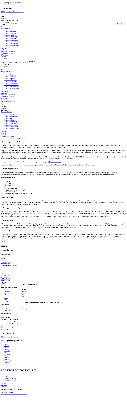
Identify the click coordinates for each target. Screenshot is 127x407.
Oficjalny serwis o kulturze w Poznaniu (12, 12)
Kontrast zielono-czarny (11, 42)
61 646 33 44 (5, 66)
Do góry (24, 309)
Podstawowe (10, 185)
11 (14, 323)
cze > (12, 317)
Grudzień (7, 364)
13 (2, 325)
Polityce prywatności (54, 162)
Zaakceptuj (4, 241)
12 (17, 323)
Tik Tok (15, 138)
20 (2, 327)
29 (7, 329)
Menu (2, 103)
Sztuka (6, 298)
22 (7, 327)
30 (9, 329)
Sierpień (6, 357)
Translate (14, 101)
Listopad (7, 362)
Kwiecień (7, 351)
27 (2, 329)
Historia (6, 301)
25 (14, 327)
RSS (25, 138)
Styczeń (6, 346)
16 (9, 325)
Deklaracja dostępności (11, 378)
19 (17, 325)
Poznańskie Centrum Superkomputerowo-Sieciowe (14, 394)
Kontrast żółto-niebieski (11, 43)
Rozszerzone (10, 183)
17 (12, 325)
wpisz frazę (7, 23)
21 (4, 327)
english (3, 18)
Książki (6, 296)
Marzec (6, 349)
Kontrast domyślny (10, 31)
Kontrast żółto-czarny (10, 37)
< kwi (2, 317)
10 (12, 323)
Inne (5, 299)
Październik (7, 361)
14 (4, 325)
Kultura (9, 262)
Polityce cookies (89, 165)
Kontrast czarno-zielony (11, 40)
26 (17, 327)
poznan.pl (4, 262)
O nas (6, 375)
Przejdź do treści (9, 4)
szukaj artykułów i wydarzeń (9, 62)
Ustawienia (4, 239)
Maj (5, 352)
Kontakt (6, 376)
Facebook (4, 56)
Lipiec (6, 356)
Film (5, 294)
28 (4, 329)
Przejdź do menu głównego (12, 2)
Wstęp (6, 344)
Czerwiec (7, 354)
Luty (5, 347)
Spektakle (7, 310)
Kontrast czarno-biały (10, 33)
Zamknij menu (5, 48)
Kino (5, 308)
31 (12, 329)
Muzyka (6, 291)
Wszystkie (10, 181)
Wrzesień (7, 359)
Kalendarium (7, 250)
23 (9, 327)
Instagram (4, 58)
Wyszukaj (119, 23)
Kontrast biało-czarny (10, 35)
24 (12, 327)
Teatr (5, 293)
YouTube (9, 138)
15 (7, 325)
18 (14, 325)
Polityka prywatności (10, 380)
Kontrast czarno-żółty (10, 38)
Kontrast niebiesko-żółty (11, 45)
